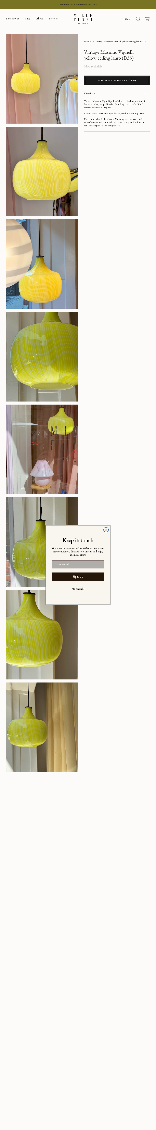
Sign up (78, 576)
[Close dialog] (106, 529)
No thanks (78, 589)
